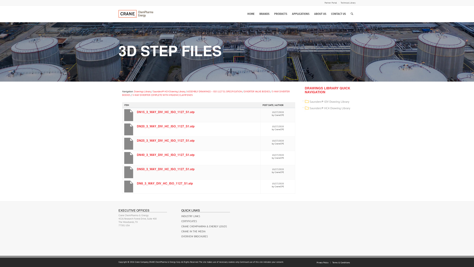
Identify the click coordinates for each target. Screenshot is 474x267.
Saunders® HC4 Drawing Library (169, 91)
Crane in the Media (193, 231)
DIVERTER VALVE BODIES (257, 91)
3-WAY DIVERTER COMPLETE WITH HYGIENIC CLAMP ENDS (162, 95)
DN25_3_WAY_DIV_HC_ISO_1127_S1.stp (166, 140)
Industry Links (190, 216)
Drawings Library (142, 91)
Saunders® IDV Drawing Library (329, 101)
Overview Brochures (194, 236)
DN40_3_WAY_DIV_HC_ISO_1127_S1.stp (166, 155)
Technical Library (348, 2)
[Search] (352, 14)
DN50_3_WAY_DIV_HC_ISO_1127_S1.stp (166, 169)
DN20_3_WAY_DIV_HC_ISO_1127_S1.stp (166, 126)
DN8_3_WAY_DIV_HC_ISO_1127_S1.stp (165, 183)
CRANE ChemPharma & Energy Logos (204, 226)
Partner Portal (331, 2)
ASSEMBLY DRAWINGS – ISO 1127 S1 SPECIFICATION (214, 91)
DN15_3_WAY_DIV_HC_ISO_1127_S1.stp (166, 112)
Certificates (189, 221)
